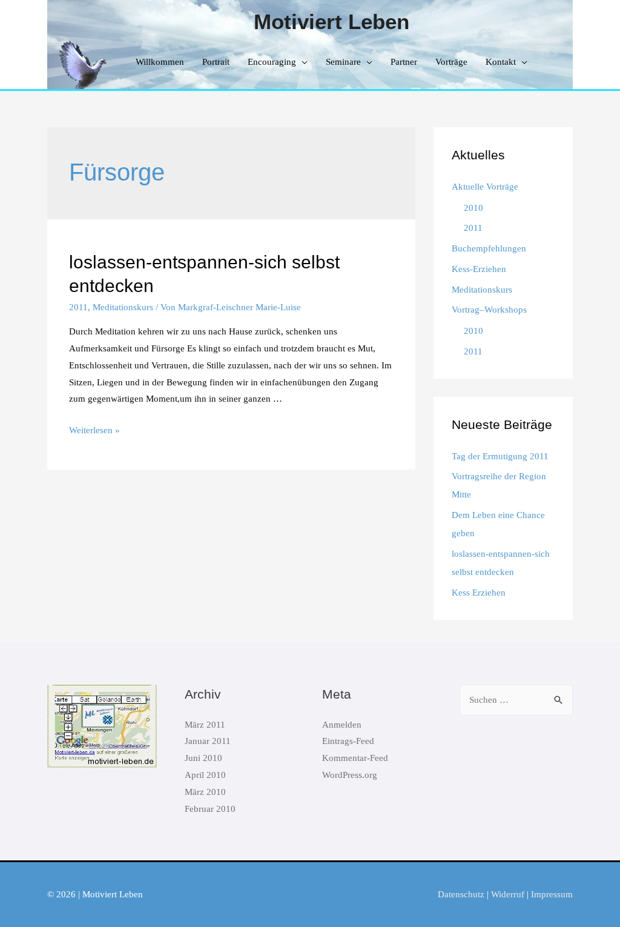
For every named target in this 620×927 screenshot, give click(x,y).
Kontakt (501, 62)
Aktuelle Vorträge (485, 186)
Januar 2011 (208, 741)
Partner (404, 62)
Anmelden (341, 724)
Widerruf (507, 894)
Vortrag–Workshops (489, 309)
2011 (78, 307)
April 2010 (205, 775)
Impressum (552, 894)
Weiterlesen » (94, 430)
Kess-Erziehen (479, 269)
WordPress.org (349, 775)
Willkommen (160, 62)
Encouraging (272, 62)
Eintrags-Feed (348, 741)
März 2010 (205, 792)
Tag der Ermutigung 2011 (500, 456)
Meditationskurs (123, 307)
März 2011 (205, 724)
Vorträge (451, 62)
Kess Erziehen (479, 592)
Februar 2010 (210, 809)
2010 (473, 208)
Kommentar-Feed (355, 758)
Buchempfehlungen (489, 248)
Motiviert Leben (331, 21)
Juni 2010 (203, 758)
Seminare (343, 62)
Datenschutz (461, 894)
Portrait (215, 62)
